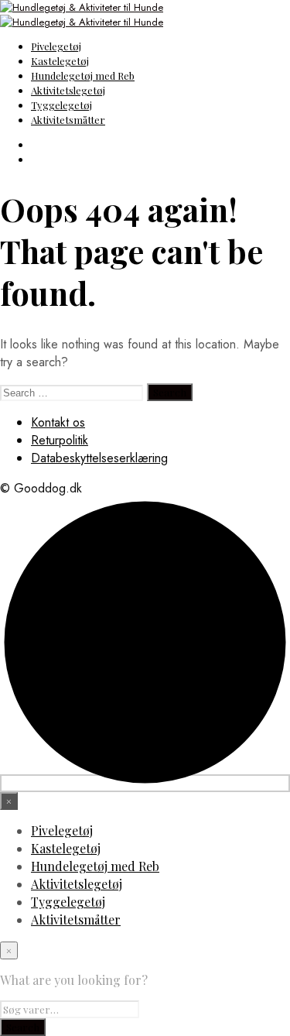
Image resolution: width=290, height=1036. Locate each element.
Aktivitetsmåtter (68, 119)
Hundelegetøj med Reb (83, 75)
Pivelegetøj (56, 46)
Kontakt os (58, 422)
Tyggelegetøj (61, 104)
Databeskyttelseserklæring (99, 458)
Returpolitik (59, 440)
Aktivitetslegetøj (68, 90)
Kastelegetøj (60, 60)
